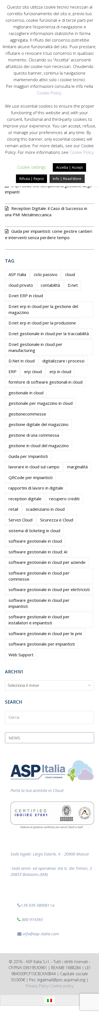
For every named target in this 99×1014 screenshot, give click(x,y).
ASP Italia (17, 274)
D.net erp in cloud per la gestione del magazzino (43, 309)
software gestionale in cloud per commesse (39, 576)
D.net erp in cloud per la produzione (42, 323)
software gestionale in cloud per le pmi (45, 633)
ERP (12, 371)
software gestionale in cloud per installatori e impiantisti (39, 619)
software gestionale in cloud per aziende (47, 562)
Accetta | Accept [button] (69, 167)
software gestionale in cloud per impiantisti (39, 603)
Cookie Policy (49, 92)
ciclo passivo (45, 274)
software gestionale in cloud (35, 541)
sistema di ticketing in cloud (34, 530)
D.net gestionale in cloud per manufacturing (35, 347)
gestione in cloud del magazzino (39, 445)
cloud (70, 274)
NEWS (14, 737)
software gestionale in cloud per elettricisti (49, 589)
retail (13, 509)
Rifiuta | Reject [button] (31, 178)
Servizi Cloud (20, 520)
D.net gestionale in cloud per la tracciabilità (49, 333)
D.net (73, 285)
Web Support (21, 654)
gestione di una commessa (34, 435)
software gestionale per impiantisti (42, 644)
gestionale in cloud (26, 392)
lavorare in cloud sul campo (34, 466)
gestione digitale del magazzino (38, 424)
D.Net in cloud (22, 360)
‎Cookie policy (61, 985)
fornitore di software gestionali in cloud (45, 382)
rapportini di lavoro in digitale (36, 488)
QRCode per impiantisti (31, 477)
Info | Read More (67, 178)
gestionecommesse (27, 414)
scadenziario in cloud (45, 509)
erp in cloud (60, 371)
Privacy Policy (37, 985)
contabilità (50, 285)
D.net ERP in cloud (26, 295)
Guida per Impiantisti (28, 456)
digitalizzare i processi (63, 360)
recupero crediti (64, 498)
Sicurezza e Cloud (56, 520)
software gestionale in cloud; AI (38, 551)
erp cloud (33, 371)
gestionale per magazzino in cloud (41, 403)
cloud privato (21, 285)
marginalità (77, 466)
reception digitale (25, 498)
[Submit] (88, 717)
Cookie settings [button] (31, 167)
